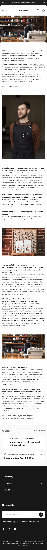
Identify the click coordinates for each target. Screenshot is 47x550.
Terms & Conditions (22, 541)
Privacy (5, 544)
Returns (33, 541)
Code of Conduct (34, 544)
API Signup (23, 544)
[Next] (44, 2)
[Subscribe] (41, 514)
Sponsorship (13, 544)
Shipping (40, 541)
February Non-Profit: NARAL (19, 458)
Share (7, 431)
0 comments (40, 431)
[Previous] (3, 2)
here (4, 418)
